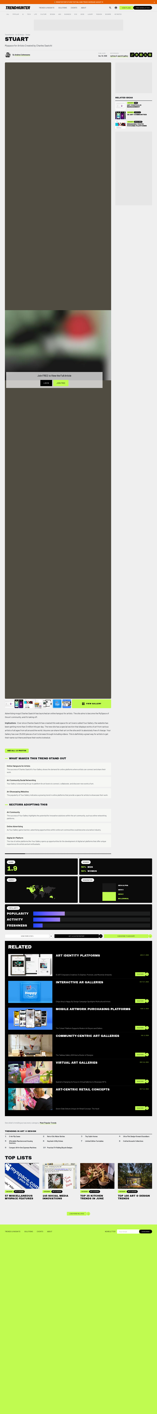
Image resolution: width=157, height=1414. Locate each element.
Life (35, 14)
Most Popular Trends (48, 1123)
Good (82, 14)
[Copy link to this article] (132, 55)
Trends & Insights (46, 8)
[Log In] (116, 8)
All (8, 14)
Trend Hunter (9, 35)
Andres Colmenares (22, 55)
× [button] (154, 2)
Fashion (99, 14)
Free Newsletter (143, 8)
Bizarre (108, 14)
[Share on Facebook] (141, 55)
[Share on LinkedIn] (136, 55)
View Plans (126, 8)
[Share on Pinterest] (150, 55)
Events (74, 8)
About (83, 8)
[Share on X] (145, 55)
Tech (29, 14)
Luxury (90, 14)
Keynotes (118, 14)
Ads (59, 14)
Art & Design (19, 35)
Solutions (62, 8)
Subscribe (146, 1231)
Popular (16, 14)
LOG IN (46, 383)
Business (67, 14)
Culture (43, 14)
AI (23, 14)
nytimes (113, 56)
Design (52, 14)
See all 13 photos (16, 751)
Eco (75, 14)
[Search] (110, 8)
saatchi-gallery (123, 56)
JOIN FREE (61, 383)
